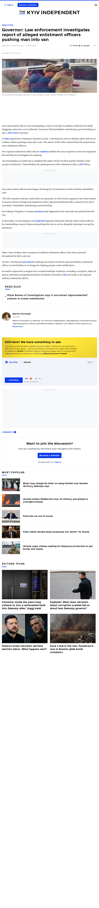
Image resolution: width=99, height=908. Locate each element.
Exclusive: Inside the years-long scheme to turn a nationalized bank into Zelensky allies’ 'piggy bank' (24, 605)
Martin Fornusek (13, 53)
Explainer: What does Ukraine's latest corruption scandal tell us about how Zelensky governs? (69, 605)
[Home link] (49, 12)
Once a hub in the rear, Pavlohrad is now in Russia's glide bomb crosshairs (71, 649)
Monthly (13, 362)
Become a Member (28, 5)
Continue (14, 380)
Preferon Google (81, 46)
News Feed (7, 25)
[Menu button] (96, 5)
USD (89, 362)
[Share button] (94, 45)
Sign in (58, 462)
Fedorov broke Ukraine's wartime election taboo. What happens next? (24, 647)
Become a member (49, 455)
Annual (27, 362)
